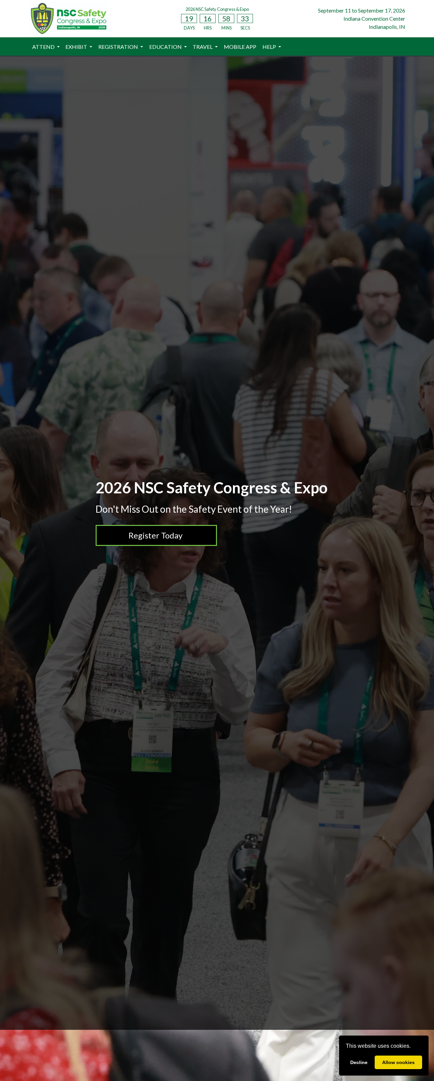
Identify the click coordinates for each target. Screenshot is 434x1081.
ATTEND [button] (44, 46)
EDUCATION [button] (166, 46)
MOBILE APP (240, 46)
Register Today (155, 535)
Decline (359, 1062)
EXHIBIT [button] (76, 46)
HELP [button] (269, 46)
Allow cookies (398, 1062)
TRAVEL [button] (203, 46)
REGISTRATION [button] (118, 46)
